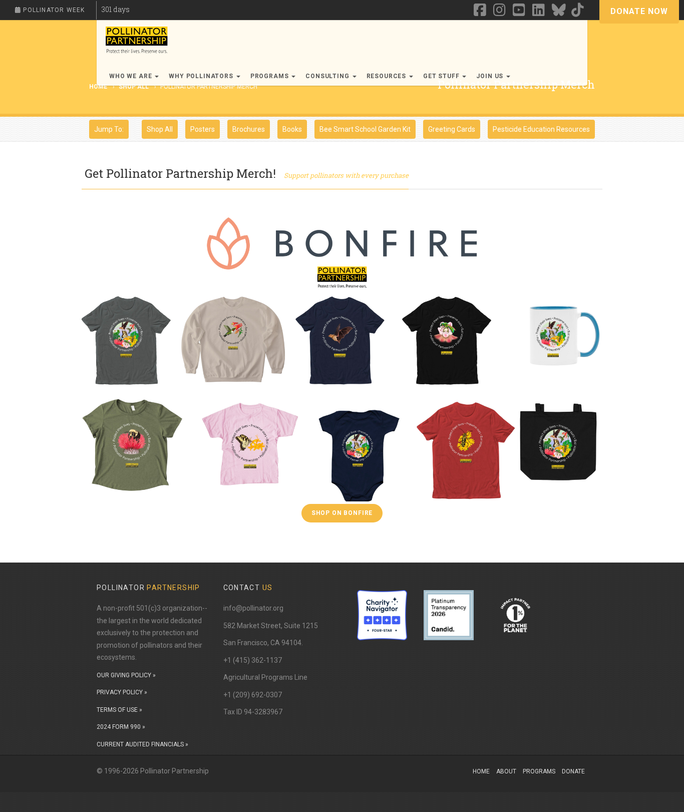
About (506, 771)
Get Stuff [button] (442, 76)
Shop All (134, 86)
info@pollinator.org (253, 608)
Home (481, 771)
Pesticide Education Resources (541, 129)
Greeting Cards (451, 129)
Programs (539, 771)
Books (292, 129)
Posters (202, 129)
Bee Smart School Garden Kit (365, 129)
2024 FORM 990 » (121, 726)
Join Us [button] (490, 76)
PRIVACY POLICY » (122, 692)
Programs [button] (270, 76)
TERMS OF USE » (119, 709)
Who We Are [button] (131, 76)
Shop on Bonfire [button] (342, 512)
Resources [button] (387, 76)
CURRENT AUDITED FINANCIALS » (142, 744)
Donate (573, 771)
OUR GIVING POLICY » (126, 675)
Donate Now (639, 11)
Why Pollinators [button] (202, 76)
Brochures (248, 129)
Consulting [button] (328, 76)
